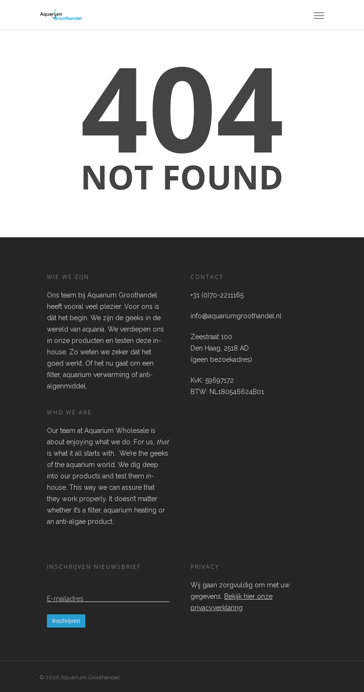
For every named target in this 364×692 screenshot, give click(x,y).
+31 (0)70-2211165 (217, 295)
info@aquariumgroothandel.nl (236, 316)
